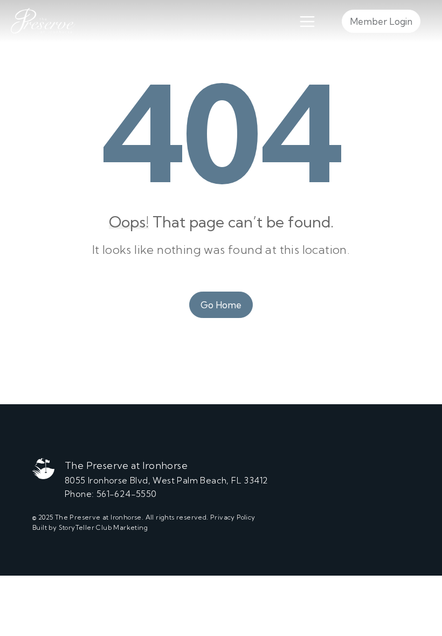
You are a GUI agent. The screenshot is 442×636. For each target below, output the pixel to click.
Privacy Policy (232, 517)
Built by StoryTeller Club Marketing (90, 527)
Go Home (221, 304)
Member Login (381, 21)
